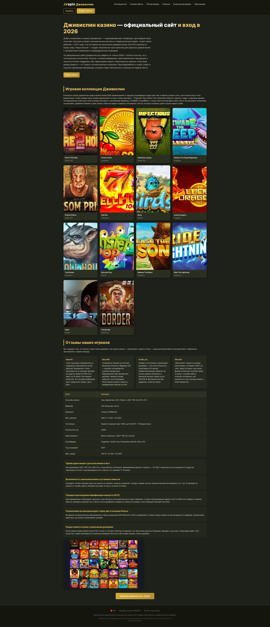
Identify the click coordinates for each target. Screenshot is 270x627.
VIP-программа (152, 4)
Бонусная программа (182, 4)
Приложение (199, 4)
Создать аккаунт (86, 11)
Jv (78, 4)
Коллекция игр (120, 4)
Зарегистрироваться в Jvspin (135, 596)
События (166, 4)
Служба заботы (136, 4)
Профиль (69, 11)
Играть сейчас (71, 75)
